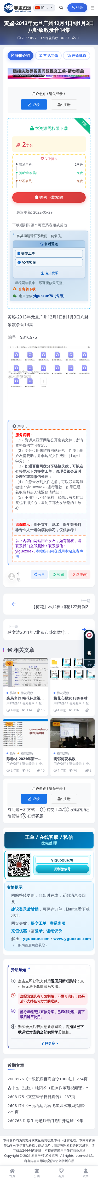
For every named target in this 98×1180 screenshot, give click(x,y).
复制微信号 (62, 868)
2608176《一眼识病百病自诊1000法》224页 (48, 1078)
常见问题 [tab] (50, 55)
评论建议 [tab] (79, 55)
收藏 (60, 574)
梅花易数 (51, 38)
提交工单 (28, 253)
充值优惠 (19, 930)
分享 (41, 574)
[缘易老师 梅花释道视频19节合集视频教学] (25, 672)
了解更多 (48, 1043)
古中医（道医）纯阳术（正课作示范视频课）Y (48, 1087)
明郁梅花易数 (65, 758)
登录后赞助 (29, 909)
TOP (89, 665)
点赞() (81, 574)
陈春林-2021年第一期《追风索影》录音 (24, 761)
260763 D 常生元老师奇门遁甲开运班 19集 (45, 1120)
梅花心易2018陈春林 (71, 698)
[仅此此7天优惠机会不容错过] (49, 74)
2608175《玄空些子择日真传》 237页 (41, 1096)
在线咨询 (89, 649)
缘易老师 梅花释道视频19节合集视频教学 (25, 700)
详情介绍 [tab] (22, 55)
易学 (13, 693)
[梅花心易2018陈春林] (72, 672)
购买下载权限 (51, 197)
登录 (79, 8)
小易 (19, 576)
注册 (67, 104)
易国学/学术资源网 (44, 1155)
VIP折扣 (51, 158)
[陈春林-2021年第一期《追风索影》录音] (25, 733)
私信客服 (29, 262)
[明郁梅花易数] (72, 733)
